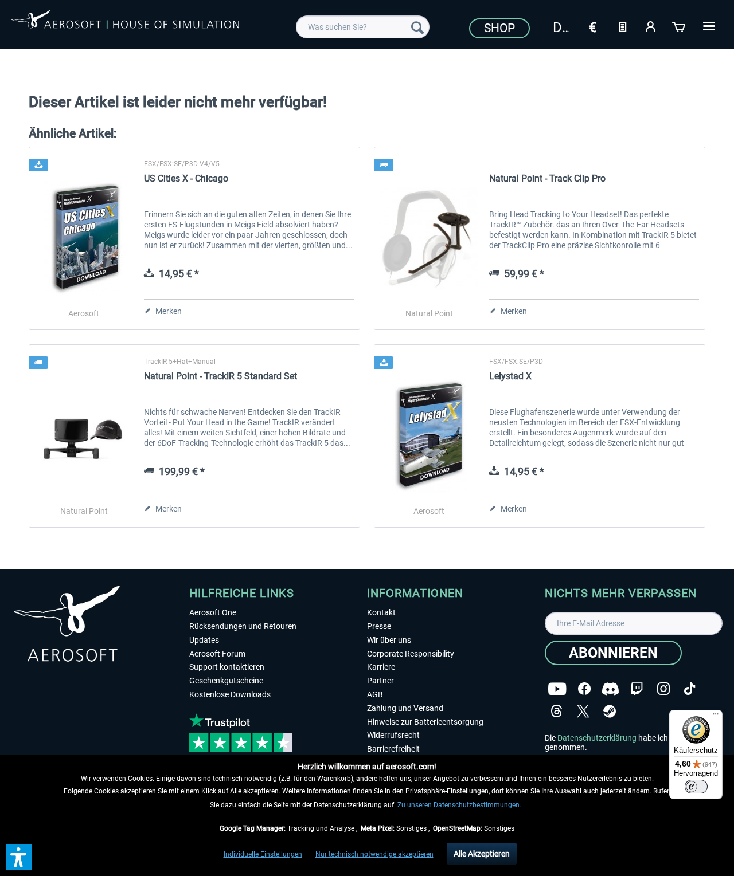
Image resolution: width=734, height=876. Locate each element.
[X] (583, 711)
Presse (379, 626)
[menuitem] (363, 26)
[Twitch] (636, 689)
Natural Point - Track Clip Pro (547, 178)
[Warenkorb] (679, 25)
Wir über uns (389, 640)
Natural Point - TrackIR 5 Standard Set (220, 376)
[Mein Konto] (650, 25)
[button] (19, 857)
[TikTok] (689, 689)
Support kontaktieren (226, 666)
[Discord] (610, 689)
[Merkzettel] (622, 25)
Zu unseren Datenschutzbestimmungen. (459, 805)
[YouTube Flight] (557, 689)
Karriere (381, 666)
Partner (380, 680)
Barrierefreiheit (393, 748)
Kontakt (381, 612)
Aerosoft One (212, 612)
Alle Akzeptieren (482, 853)
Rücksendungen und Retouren (242, 626)
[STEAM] (609, 711)
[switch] (696, 786)
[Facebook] (584, 689)
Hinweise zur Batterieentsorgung (425, 721)
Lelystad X (510, 376)
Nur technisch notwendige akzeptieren (374, 854)
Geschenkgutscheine (226, 680)
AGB (375, 694)
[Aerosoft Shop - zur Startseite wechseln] (125, 25)
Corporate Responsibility (410, 653)
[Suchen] (417, 26)
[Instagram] (663, 689)
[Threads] (556, 711)
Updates (204, 640)
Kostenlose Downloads (230, 694)
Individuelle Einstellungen (263, 854)
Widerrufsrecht (393, 735)
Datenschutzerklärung (597, 738)
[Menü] (716, 717)
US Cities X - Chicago (186, 178)
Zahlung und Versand (405, 708)
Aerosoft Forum (217, 653)
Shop (499, 28)
